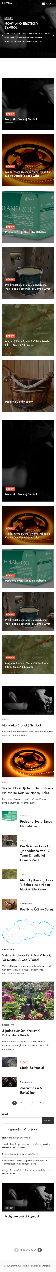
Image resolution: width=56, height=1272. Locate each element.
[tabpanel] (28, 35)
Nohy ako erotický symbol (21, 25)
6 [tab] (35, 66)
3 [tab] (26, 66)
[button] (47, 3)
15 (33, 1102)
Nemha (7, 3)
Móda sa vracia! (32, 1067)
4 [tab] (29, 66)
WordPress (47, 1265)
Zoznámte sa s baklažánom (31, 1090)
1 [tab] (21, 66)
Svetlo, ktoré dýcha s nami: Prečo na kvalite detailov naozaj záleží (27, 173)
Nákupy (8, 17)
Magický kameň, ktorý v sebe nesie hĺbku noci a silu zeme (27, 343)
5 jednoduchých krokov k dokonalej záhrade (21, 1033)
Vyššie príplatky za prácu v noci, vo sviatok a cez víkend (26, 957)
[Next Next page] (40, 1103)
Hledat (6, 1114)
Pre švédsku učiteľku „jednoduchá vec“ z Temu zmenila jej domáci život (27, 286)
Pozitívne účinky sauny (19, 402)
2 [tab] (24, 66)
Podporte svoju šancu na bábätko (25, 232)
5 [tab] (32, 66)
